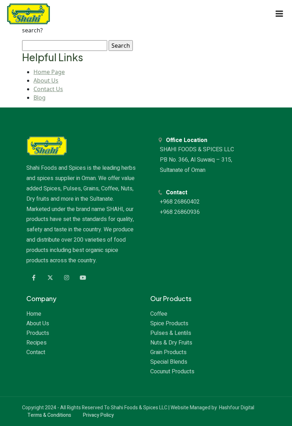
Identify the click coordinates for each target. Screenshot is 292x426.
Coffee (158, 314)
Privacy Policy (98, 415)
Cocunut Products (172, 371)
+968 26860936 (180, 212)
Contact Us (48, 89)
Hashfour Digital (236, 407)
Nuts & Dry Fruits (171, 342)
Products (37, 333)
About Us (45, 80)
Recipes (36, 342)
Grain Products (168, 352)
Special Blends (168, 362)
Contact (35, 352)
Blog (39, 97)
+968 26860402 (180, 202)
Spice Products (169, 323)
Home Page (49, 72)
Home (33, 314)
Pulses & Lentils (170, 333)
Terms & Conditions (49, 415)
